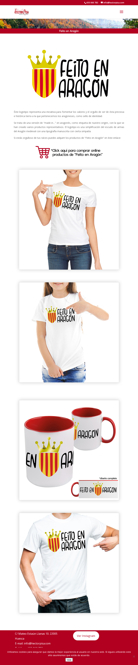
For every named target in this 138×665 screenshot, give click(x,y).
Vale (69, 659)
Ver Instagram (86, 636)
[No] (133, 656)
